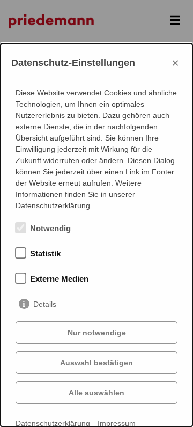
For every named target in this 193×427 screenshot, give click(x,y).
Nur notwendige (97, 332)
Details (44, 304)
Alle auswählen (96, 392)
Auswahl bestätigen (96, 362)
